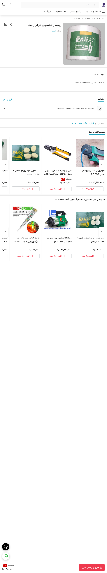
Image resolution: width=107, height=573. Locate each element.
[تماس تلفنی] (5, 546)
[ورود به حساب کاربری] (10, 5)
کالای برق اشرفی (99, 18)
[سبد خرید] (3, 4)
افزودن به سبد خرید (90, 567)
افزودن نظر (7, 99)
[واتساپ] (5, 556)
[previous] (102, 165)
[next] (5, 165)
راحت (54, 31)
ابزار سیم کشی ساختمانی (82, 18)
